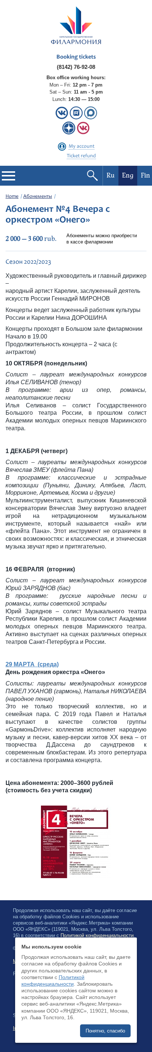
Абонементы (37, 196)
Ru (111, 175)
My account (81, 146)
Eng (128, 175)
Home (12, 196)
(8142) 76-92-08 (76, 67)
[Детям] (83, 133)
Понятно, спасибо (105, 1031)
